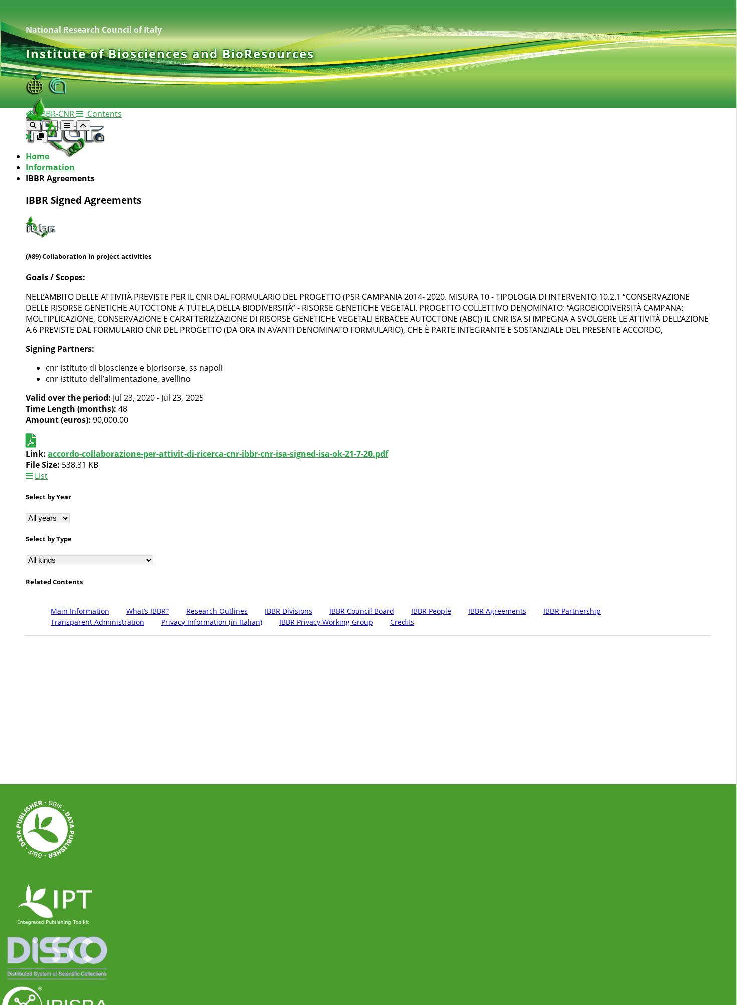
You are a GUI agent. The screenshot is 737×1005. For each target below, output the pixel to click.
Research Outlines (217, 611)
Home (37, 156)
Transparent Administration (97, 622)
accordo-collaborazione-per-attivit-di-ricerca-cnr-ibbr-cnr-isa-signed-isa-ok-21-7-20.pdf (218, 453)
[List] (28, 136)
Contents (103, 113)
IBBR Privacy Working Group (326, 622)
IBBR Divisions (288, 611)
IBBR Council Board (361, 611)
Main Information (80, 611)
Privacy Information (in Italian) (211, 622)
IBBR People (431, 611)
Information (50, 167)
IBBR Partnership (572, 611)
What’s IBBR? (147, 611)
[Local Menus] (40, 137)
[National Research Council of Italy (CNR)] (58, 91)
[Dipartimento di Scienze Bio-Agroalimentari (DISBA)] (37, 91)
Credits (402, 622)
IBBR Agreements (497, 611)
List (41, 475)
